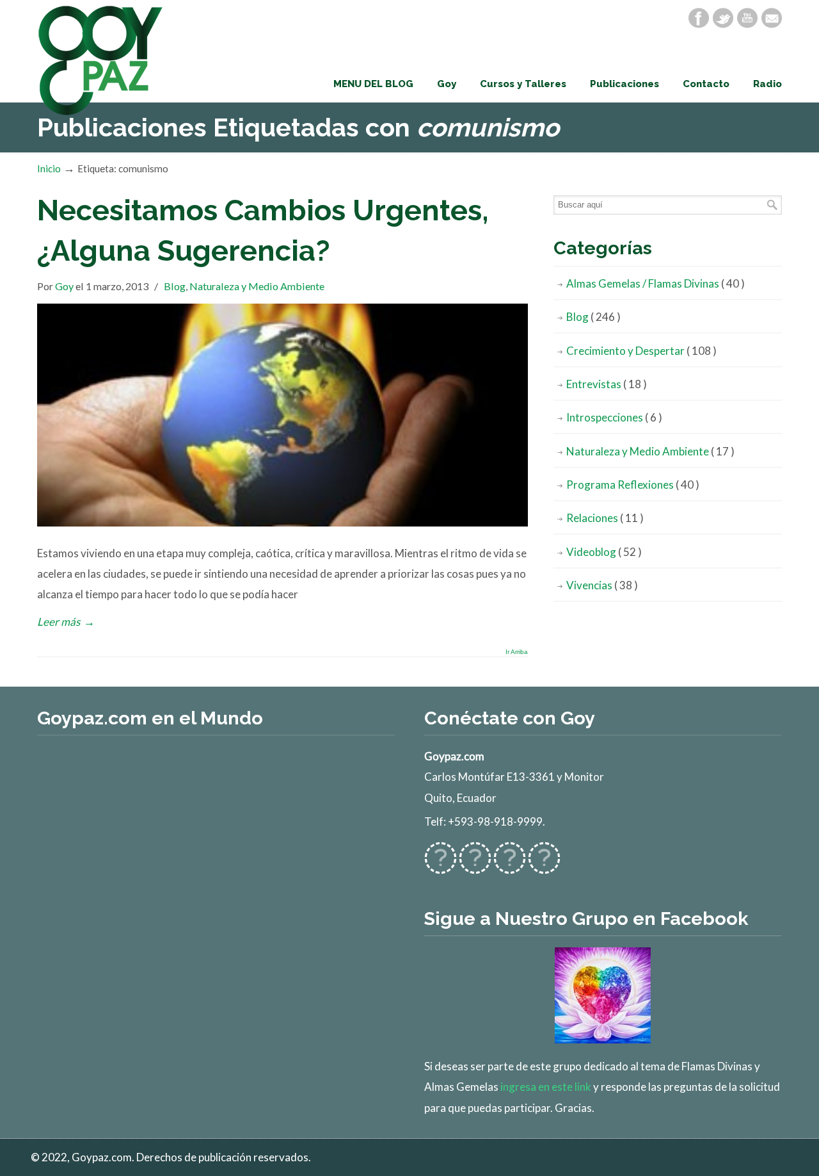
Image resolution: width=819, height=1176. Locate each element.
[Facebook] (698, 18)
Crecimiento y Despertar (641, 350)
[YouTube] (747, 18)
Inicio (49, 168)
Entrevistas (606, 384)
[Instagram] (509, 866)
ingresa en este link (545, 1086)
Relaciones (605, 518)
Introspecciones (614, 417)
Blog (175, 286)
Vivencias (602, 585)
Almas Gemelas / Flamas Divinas (655, 283)
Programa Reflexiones (632, 484)
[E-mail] (771, 18)
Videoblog (604, 552)
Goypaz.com (101, 60)
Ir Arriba (516, 652)
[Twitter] (723, 18)
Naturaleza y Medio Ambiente (256, 286)
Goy (64, 286)
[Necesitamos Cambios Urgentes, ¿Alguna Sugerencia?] (282, 522)
